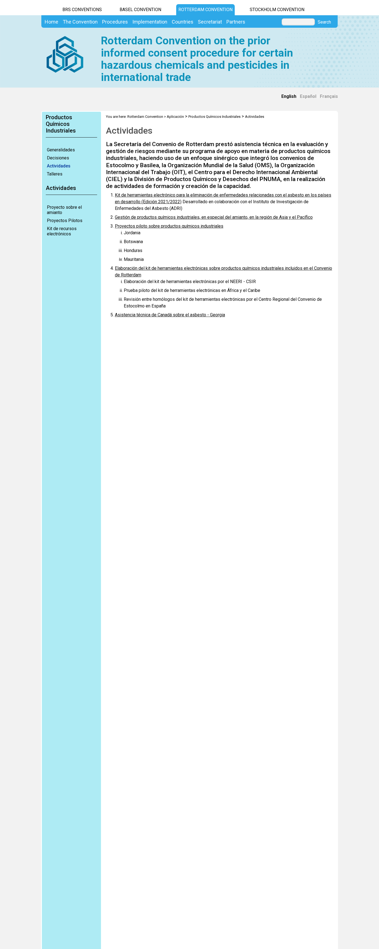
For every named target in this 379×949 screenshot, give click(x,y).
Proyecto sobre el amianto (64, 210)
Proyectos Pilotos (64, 220)
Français (329, 96)
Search (324, 22)
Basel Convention (140, 9)
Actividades (58, 166)
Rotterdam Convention (205, 9)
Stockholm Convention (277, 9)
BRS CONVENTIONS (82, 9)
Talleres (54, 174)
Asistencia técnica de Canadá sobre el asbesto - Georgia (170, 314)
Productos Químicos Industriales (214, 117)
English (288, 96)
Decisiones (58, 158)
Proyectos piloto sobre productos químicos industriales (169, 226)
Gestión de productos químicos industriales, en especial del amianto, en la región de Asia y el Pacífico (214, 217)
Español (308, 96)
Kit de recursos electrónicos (62, 231)
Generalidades (61, 149)
